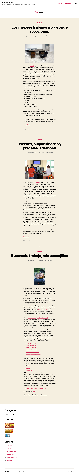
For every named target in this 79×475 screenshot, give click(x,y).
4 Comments (50, 152)
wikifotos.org (68, 3)
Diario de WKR (11, 454)
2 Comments (50, 36)
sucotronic (30, 36)
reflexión (39, 139)
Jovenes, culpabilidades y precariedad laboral (39, 146)
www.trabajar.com (31, 350)
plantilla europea (43, 309)
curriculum (34, 399)
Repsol (28, 368)
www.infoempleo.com (32, 352)
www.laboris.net (31, 348)
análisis (39, 251)
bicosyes (9, 448)
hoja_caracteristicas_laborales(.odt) (36, 388)
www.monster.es (31, 343)
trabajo (39, 22)
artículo (32, 66)
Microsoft (29, 370)
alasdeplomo (10, 445)
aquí (34, 392)
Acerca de (60, 3)
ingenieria (26, 129)
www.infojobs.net (31, 345)
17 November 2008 (40, 36)
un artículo (37, 182)
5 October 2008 (40, 152)
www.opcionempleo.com (33, 354)
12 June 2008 (40, 260)
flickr (28, 125)
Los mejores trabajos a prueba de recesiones (39, 29)
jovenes (26, 240)
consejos (29, 399)
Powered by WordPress (24, 471)
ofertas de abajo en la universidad (38, 318)
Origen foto (26, 237)
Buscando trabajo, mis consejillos (39, 255)
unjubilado (9, 460)
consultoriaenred (11, 451)
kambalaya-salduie (12, 457)
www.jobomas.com (31, 356)
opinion (29, 240)
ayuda (25, 399)
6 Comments (49, 260)
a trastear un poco (8, 2)
